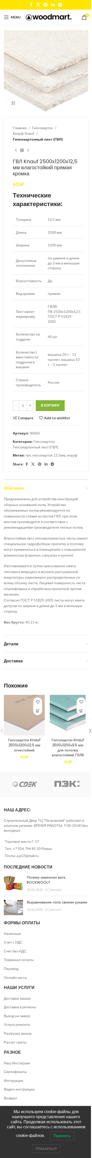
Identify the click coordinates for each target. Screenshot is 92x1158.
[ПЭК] (67, 784)
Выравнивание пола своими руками (57, 902)
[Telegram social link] (60, 5)
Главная (20, 128)
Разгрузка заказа (17, 1033)
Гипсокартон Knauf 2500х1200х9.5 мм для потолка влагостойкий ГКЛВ (68, 747)
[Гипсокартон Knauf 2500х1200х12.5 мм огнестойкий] (24, 715)
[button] (37, 710)
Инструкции (13, 1080)
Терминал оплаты (19, 960)
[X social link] (38, 5)
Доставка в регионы (20, 1007)
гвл (28, 455)
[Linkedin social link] (52, 5)
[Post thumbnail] (13, 883)
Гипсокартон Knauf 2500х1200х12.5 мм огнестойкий (24, 744)
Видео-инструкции (19, 1089)
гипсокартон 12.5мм (48, 455)
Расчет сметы (15, 1042)
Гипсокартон (42, 128)
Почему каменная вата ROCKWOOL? (46, 880)
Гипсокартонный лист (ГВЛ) (38, 139)
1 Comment (53, 890)
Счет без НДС (15, 951)
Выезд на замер (17, 1016)
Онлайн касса (15, 977)
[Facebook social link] (31, 5)
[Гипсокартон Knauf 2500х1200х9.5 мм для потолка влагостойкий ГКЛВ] (67, 715)
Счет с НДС (13, 942)
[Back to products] (22, 150)
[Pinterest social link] (45, 5)
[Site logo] (49, 17)
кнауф (72, 455)
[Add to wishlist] (37, 701)
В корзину (50, 405)
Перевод (11, 968)
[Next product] (28, 150)
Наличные (12, 933)
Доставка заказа (17, 998)
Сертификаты (15, 1071)
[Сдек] (25, 784)
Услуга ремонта (17, 1024)
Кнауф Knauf (23, 133)
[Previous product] (16, 150)
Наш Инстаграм (17, 1063)
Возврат (10, 1098)
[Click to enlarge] (13, 103)
